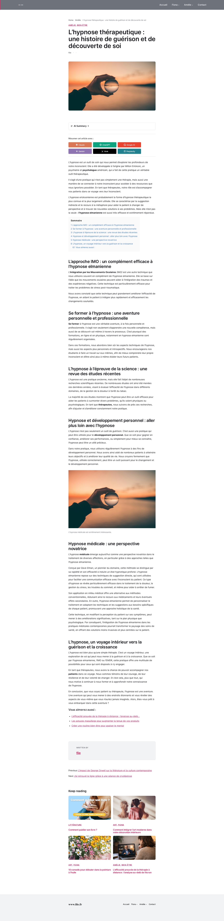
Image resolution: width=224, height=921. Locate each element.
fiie (78, 753)
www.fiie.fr (75, 904)
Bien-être (82, 25)
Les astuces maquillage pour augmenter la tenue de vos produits (105, 721)
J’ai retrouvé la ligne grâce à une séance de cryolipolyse (103, 776)
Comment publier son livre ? (82, 829)
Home (70, 20)
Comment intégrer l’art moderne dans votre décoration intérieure (132, 831)
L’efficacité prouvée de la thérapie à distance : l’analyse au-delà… (106, 716)
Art (115, 825)
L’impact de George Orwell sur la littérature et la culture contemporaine (115, 770)
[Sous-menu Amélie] (192, 5)
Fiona (121, 825)
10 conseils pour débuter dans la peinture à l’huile (89, 871)
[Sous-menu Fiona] (178, 5)
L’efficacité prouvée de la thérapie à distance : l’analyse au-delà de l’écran (132, 871)
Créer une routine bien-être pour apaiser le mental (98, 725)
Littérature (75, 825)
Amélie (78, 20)
